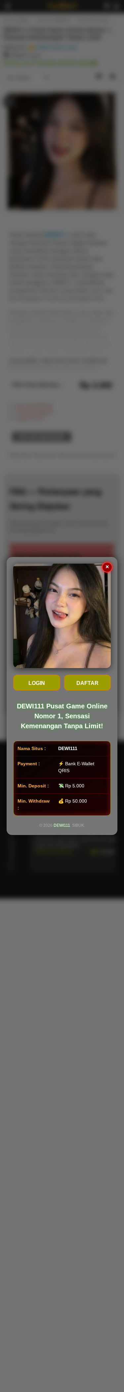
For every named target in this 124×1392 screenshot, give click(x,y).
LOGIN (36, 683)
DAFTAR (87, 683)
